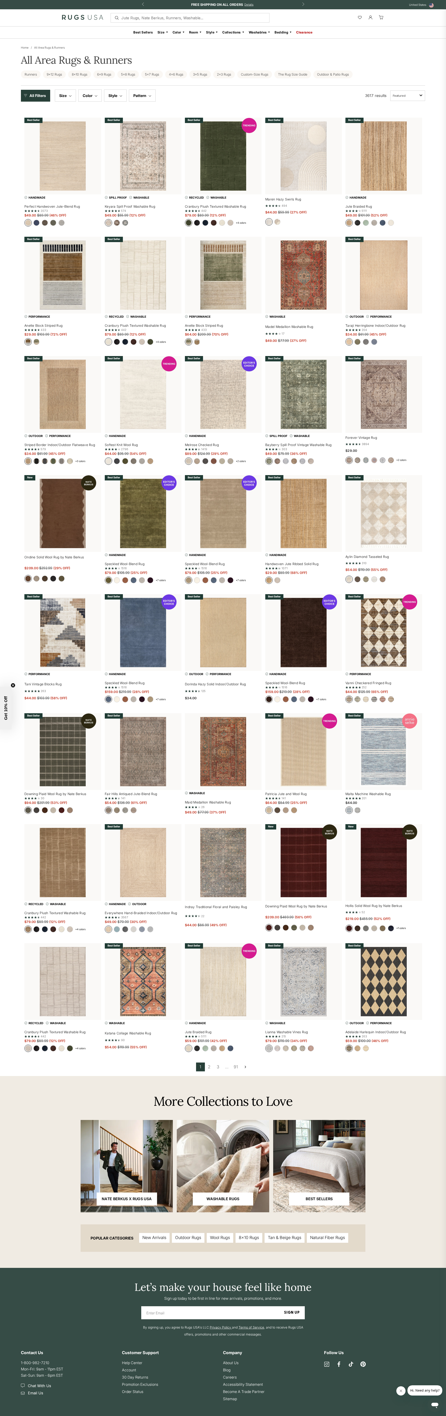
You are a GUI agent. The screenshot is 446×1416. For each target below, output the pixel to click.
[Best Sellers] (319, 1166)
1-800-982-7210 (35, 1362)
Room (193, 32)
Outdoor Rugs (188, 1237)
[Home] (82, 18)
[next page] (245, 1066)
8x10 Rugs (249, 1237)
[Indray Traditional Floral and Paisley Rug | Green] (223, 862)
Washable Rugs (223, 1198)
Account (129, 1370)
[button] (36, 96)
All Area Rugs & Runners (49, 47)
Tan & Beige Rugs (284, 1237)
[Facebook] (339, 1364)
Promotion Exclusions (140, 1384)
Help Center (132, 1362)
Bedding (281, 32)
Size (161, 32)
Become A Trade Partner (244, 1391)
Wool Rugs (220, 1237)
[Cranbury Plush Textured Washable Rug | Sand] (62, 862)
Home (25, 47)
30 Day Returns (135, 1377)
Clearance (304, 32)
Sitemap (230, 1398)
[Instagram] (327, 1364)
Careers (230, 1377)
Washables (258, 32)
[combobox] (407, 96)
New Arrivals (154, 1237)
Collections (231, 32)
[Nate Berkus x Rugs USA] (127, 1166)
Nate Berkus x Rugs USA (127, 1198)
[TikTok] (351, 1364)
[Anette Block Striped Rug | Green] (223, 275)
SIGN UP (292, 1313)
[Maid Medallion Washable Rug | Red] (223, 751)
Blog (226, 1370)
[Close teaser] (13, 685)
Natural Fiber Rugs (327, 1237)
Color (177, 32)
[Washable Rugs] (223, 1166)
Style (210, 32)
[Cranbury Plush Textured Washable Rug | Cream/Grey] (62, 981)
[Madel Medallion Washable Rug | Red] (303, 275)
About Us (231, 1362)
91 (236, 1066)
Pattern (140, 95)
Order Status (132, 1391)
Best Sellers (143, 32)
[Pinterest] (363, 1364)
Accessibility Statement (243, 1384)
